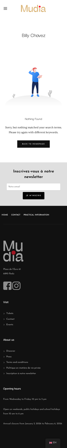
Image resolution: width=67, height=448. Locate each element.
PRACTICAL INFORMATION (36, 215)
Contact (15, 215)
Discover (10, 351)
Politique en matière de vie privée (23, 368)
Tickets (9, 313)
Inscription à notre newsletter (21, 373)
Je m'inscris (33, 196)
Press (9, 357)
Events (9, 324)
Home (5, 215)
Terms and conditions (17, 362)
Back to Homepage (33, 144)
